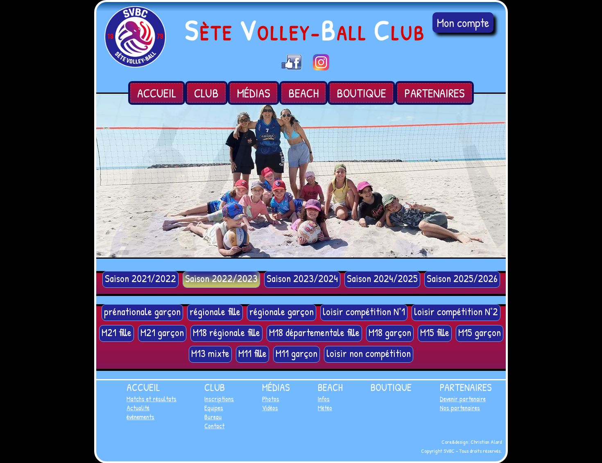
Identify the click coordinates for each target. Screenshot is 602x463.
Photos (270, 398)
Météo (325, 407)
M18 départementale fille (314, 332)
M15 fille (434, 332)
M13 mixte (210, 353)
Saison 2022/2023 (221, 278)
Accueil (156, 93)
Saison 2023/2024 (302, 278)
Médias (253, 93)
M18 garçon (390, 332)
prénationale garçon (142, 311)
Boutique (361, 93)
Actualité (138, 407)
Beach (303, 93)
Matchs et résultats (152, 398)
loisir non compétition (368, 353)
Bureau (213, 416)
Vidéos (270, 407)
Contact (214, 425)
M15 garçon (479, 332)
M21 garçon (162, 332)
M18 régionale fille (226, 332)
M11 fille (252, 353)
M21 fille (116, 332)
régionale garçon (281, 311)
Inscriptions (219, 398)
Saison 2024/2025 (382, 278)
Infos (324, 398)
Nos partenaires (460, 407)
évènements (140, 416)
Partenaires (434, 93)
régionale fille (215, 311)
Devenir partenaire (463, 398)
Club (206, 93)
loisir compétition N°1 (364, 311)
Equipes (213, 407)
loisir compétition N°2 (456, 311)
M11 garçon (296, 353)
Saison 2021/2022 (140, 278)
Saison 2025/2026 (462, 278)
